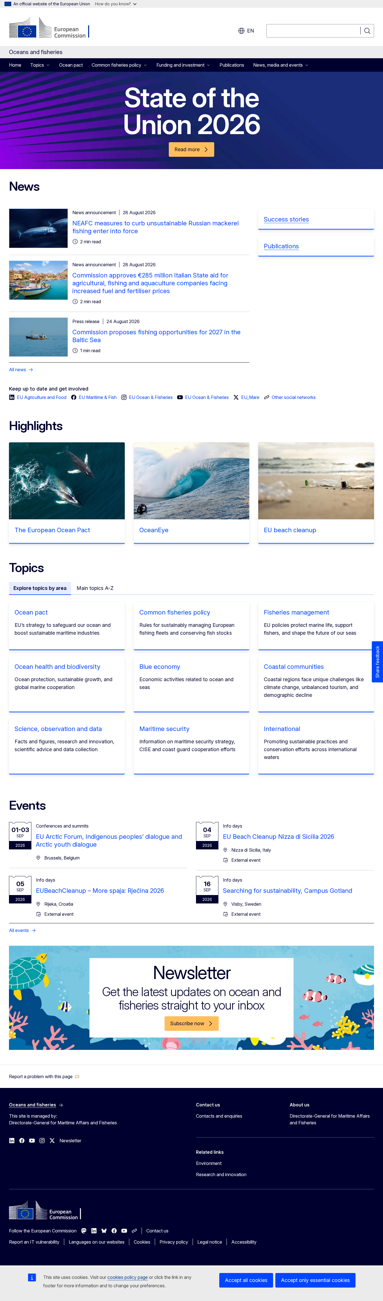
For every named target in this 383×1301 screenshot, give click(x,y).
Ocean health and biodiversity (57, 666)
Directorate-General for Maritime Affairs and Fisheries (330, 1119)
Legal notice (209, 1242)
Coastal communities (294, 666)
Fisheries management (296, 612)
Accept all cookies (246, 1280)
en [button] (250, 31)
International (282, 728)
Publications (232, 65)
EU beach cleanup (290, 530)
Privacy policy (174, 1242)
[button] (44, 1076)
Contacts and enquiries (219, 1116)
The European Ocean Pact (52, 530)
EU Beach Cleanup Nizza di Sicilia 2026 (278, 836)
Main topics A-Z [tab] (95, 588)
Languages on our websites (96, 1242)
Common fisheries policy (174, 612)
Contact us (157, 1231)
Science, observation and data (58, 728)
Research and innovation (221, 1174)
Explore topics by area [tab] (39, 588)
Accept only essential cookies (315, 1280)
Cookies (142, 1242)
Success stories (286, 219)
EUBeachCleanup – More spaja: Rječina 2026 (100, 890)
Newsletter (70, 1140)
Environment (209, 1163)
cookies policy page (127, 1277)
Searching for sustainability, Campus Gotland (287, 890)
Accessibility (244, 1242)
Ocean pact (71, 65)
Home (15, 65)
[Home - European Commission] (54, 28)
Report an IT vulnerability (34, 1242)
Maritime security (164, 728)
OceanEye (154, 530)
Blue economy (159, 666)
